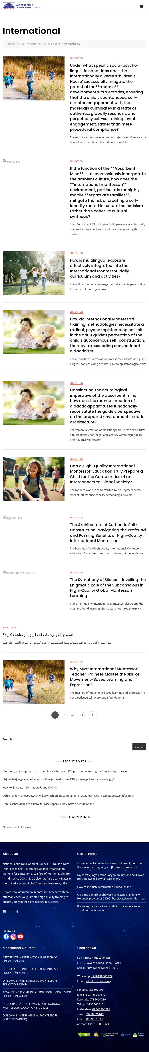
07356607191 (94, 989)
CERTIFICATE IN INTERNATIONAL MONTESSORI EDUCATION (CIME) (31, 971)
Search (7, 739)
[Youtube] (20, 936)
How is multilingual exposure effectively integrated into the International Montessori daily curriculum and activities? (99, 268)
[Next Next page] (92, 715)
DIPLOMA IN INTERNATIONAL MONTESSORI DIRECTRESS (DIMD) (30, 1017)
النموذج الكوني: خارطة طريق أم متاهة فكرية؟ (38, 634)
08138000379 (97, 994)
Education (76, 58)
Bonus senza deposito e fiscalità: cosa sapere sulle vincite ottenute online (48, 804)
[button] (142, 6)
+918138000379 (101, 976)
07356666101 (96, 1004)
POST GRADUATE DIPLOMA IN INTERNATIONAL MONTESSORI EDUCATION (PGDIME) (32, 1005)
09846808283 (101, 1009)
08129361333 (94, 1019)
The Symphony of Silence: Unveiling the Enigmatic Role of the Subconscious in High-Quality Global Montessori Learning (108, 587)
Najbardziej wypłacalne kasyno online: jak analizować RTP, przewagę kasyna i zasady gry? (58, 779)
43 (82, 714)
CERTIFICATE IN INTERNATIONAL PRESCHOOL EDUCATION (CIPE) (31, 959)
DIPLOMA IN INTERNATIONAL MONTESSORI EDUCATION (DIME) (30, 982)
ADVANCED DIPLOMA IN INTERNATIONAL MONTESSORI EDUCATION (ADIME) (37, 994)
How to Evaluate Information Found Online (30, 787)
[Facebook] (6, 936)
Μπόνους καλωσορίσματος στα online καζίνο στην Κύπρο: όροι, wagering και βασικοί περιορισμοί (65, 771)
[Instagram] (13, 936)
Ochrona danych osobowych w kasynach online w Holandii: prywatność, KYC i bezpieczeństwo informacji (68, 795)
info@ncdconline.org (98, 981)
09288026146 (95, 1014)
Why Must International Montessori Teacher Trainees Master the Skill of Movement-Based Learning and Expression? (104, 676)
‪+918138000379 (98, 1024)
